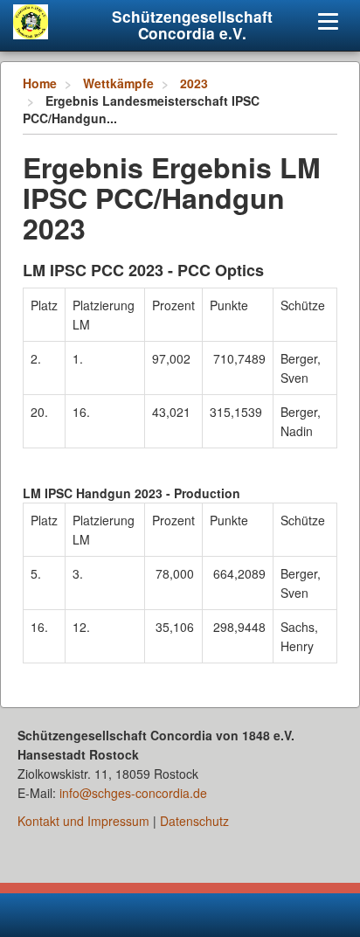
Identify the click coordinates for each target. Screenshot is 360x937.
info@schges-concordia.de (133, 793)
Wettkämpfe (118, 83)
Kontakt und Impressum (83, 820)
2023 (194, 83)
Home (40, 83)
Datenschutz (194, 820)
